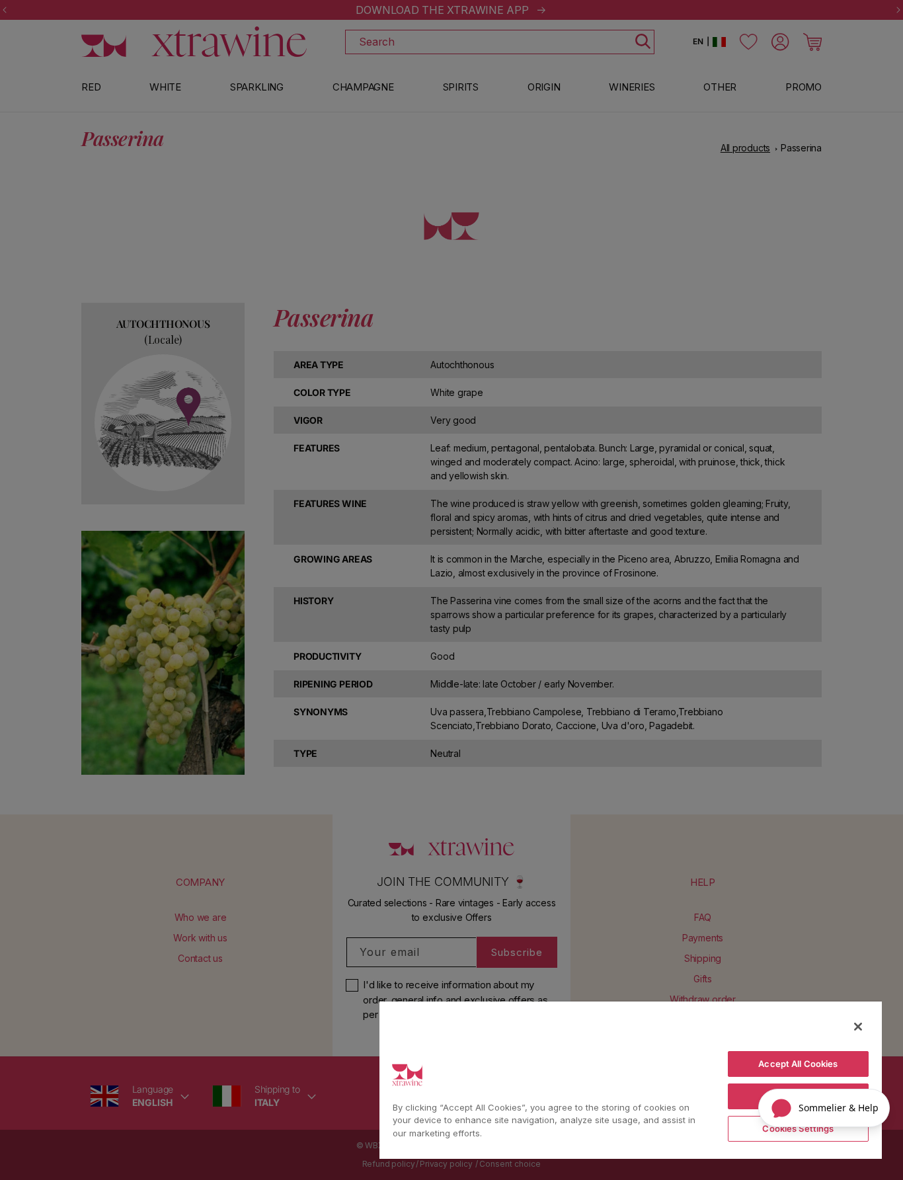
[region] (630, 1079)
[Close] (858, 1026)
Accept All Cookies (798, 1063)
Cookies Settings (798, 1128)
